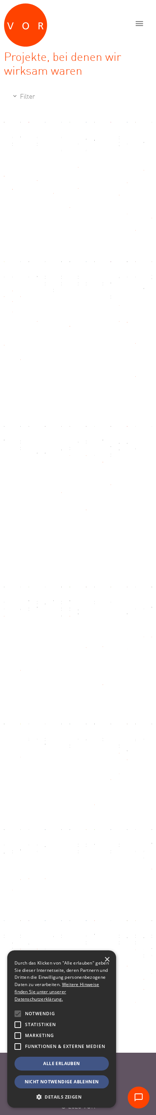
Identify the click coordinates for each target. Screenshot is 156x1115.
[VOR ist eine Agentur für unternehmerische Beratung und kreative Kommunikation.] (60, 23)
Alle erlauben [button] (61, 1063)
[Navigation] (139, 23)
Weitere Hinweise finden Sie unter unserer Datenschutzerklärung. (57, 991)
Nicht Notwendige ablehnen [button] (62, 1082)
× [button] (107, 959)
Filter (26, 97)
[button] (18, 1013)
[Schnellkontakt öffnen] (138, 1097)
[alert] (61, 1029)
